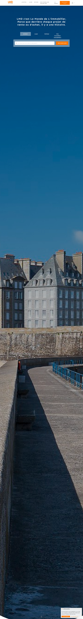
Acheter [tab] (25, 34)
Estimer (36, 2)
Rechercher (62, 43)
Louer (30, 2)
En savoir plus (74, 616)
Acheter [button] (24, 2)
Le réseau (56, 3)
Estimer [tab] (47, 34)
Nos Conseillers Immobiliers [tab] (57, 35)
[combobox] (35, 43)
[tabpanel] (41, 43)
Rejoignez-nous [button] (65, 3)
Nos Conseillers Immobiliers (44, 3)
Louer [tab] (36, 34)
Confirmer (66, 616)
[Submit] (16, 43)
